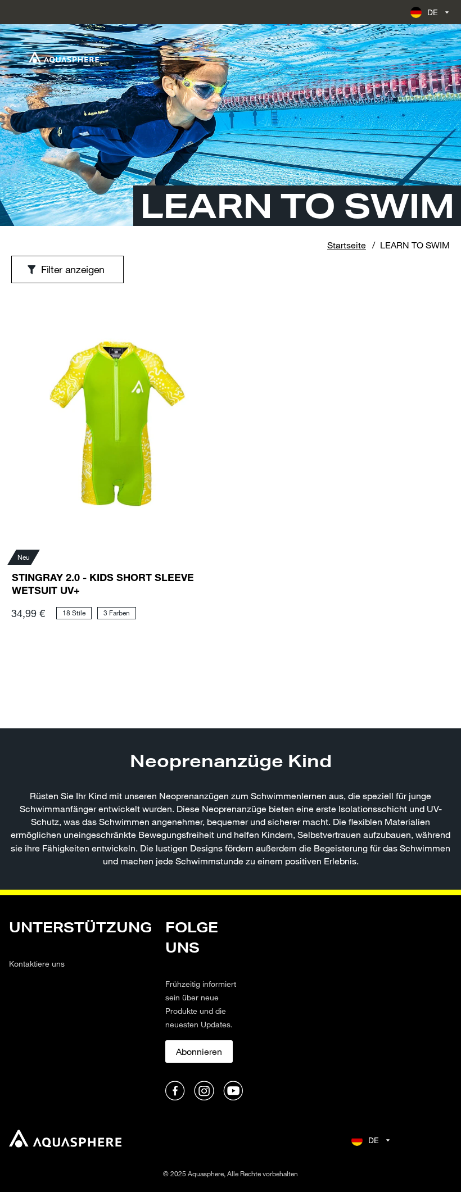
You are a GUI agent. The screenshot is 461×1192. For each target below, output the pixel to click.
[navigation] (80, 1011)
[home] (65, 1140)
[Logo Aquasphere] (64, 57)
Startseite (346, 244)
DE (433, 12)
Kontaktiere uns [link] (37, 963)
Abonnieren (199, 1051)
